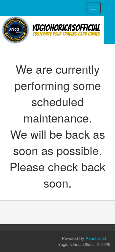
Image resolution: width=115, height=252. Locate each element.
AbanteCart (96, 238)
